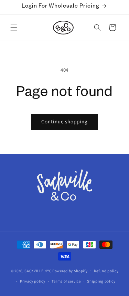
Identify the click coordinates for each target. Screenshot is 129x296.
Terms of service (66, 281)
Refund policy (106, 270)
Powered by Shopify (70, 270)
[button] (13, 27)
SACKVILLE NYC (37, 270)
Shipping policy (101, 281)
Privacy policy (32, 281)
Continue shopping (64, 121)
